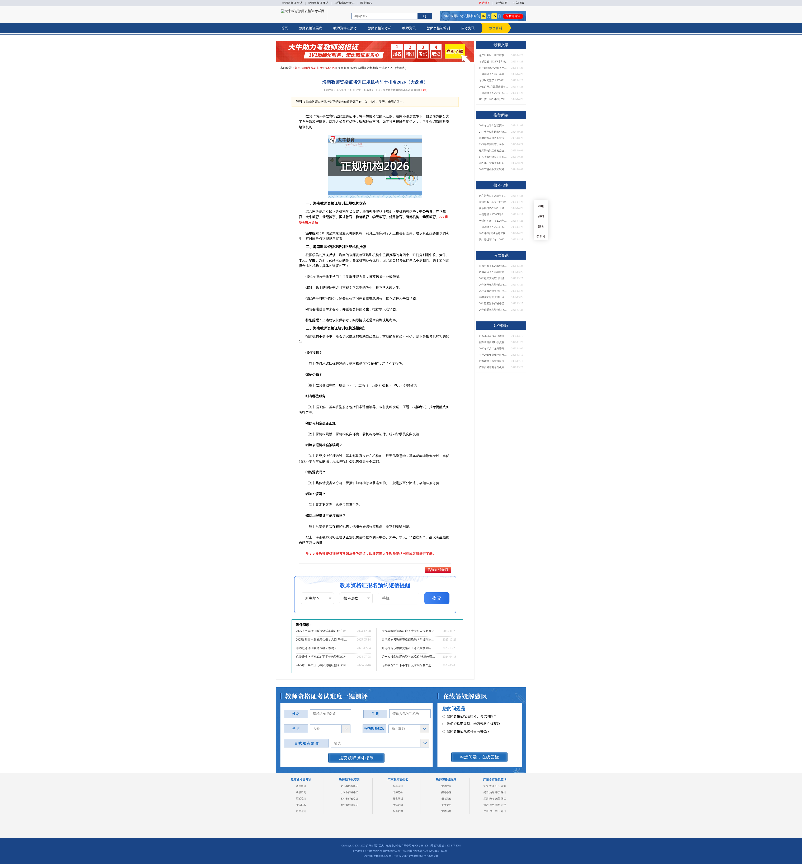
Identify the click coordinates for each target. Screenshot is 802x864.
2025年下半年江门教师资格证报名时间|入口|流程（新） (322, 665)
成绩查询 (301, 792)
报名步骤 (398, 811)
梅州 (497, 804)
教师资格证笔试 (292, 3)
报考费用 (446, 804)
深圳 (503, 792)
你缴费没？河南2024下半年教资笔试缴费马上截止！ (322, 656)
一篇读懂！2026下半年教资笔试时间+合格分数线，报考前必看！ (493, 74)
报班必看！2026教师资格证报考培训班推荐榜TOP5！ (493, 265)
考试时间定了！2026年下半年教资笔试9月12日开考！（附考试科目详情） (493, 80)
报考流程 (446, 798)
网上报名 (366, 3)
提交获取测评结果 (356, 757)
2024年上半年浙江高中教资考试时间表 (493, 125)
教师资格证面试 (318, 3)
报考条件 (446, 792)
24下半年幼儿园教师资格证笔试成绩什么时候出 (493, 131)
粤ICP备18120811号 (422, 845)
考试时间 (398, 804)
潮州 (486, 798)
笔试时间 (301, 811)
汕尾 (491, 792)
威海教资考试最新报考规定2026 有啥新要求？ (493, 138)
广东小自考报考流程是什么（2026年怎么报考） (493, 336)
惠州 (503, 811)
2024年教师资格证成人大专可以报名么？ (408, 631)
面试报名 (301, 804)
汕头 (486, 786)
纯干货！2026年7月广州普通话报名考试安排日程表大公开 (493, 99)
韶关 (497, 798)
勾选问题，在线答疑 (479, 757)
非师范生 (398, 792)
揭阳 (486, 792)
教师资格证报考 (345, 28)
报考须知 (446, 811)
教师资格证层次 (310, 28)
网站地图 (484, 3)
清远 (486, 804)
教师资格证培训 (438, 28)
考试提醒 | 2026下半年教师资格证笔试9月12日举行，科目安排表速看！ (493, 61)
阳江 (503, 798)
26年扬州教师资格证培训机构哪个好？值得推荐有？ (493, 284)
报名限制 (398, 798)
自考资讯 (468, 28)
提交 (437, 598)
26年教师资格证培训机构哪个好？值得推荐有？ (493, 278)
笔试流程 (301, 798)
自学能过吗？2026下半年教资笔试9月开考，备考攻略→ (493, 67)
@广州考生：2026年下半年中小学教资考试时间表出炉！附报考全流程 (493, 55)
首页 (284, 28)
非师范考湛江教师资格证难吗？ (316, 648)
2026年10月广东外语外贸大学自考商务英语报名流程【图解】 (493, 348)
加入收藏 (518, 3)
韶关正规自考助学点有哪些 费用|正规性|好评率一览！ (493, 342)
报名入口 (398, 786)
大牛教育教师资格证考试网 (398, 90)
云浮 (503, 804)
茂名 (491, 804)
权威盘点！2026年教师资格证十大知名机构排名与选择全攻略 (493, 272)
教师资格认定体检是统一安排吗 (493, 150)
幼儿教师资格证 (349, 786)
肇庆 (497, 792)
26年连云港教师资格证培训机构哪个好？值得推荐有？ (493, 303)
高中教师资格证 (349, 804)
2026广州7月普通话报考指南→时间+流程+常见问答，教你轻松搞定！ (493, 86)
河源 (503, 786)
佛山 (491, 811)
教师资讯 (409, 28)
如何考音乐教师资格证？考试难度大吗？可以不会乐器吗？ (408, 648)
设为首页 (502, 3)
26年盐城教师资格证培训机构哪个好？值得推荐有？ (493, 290)
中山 (497, 811)
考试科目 (301, 786)
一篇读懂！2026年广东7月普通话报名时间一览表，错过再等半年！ (493, 92)
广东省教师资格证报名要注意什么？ (493, 156)
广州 (486, 811)
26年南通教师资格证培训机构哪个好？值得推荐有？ (493, 309)
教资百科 (495, 28)
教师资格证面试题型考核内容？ (470, 731)
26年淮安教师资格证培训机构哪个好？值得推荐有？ (493, 297)
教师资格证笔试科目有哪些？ (468, 724)
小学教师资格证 (349, 792)
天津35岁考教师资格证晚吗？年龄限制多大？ (408, 639)
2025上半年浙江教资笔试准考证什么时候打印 (322, 631)
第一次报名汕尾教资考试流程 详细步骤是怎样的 (408, 656)
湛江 (491, 786)
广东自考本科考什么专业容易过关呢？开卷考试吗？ (493, 367)
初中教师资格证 (349, 798)
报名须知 (330, 68)
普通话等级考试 (344, 3)
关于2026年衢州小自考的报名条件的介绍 (493, 354)
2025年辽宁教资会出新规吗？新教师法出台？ (493, 163)
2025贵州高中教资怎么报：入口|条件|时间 (322, 639)
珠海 (491, 798)
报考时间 (446, 786)
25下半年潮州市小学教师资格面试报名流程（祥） (493, 144)
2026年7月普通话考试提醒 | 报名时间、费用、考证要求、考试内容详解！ (493, 233)
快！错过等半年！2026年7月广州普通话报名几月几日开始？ (493, 239)
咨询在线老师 (438, 570)
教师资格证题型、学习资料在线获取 (473, 716)
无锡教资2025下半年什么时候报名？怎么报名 (408, 665)
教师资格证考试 (379, 28)
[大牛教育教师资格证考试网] (303, 11)
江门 (497, 786)
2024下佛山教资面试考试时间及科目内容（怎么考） (493, 169)
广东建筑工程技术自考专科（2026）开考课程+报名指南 (493, 361)
